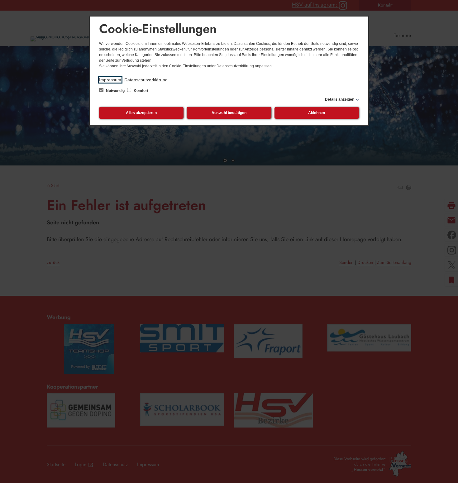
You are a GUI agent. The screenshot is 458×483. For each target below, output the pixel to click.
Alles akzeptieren (141, 113)
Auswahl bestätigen (229, 113)
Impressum (110, 79)
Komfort (140, 90)
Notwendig (115, 90)
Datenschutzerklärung (146, 79)
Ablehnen (316, 113)
